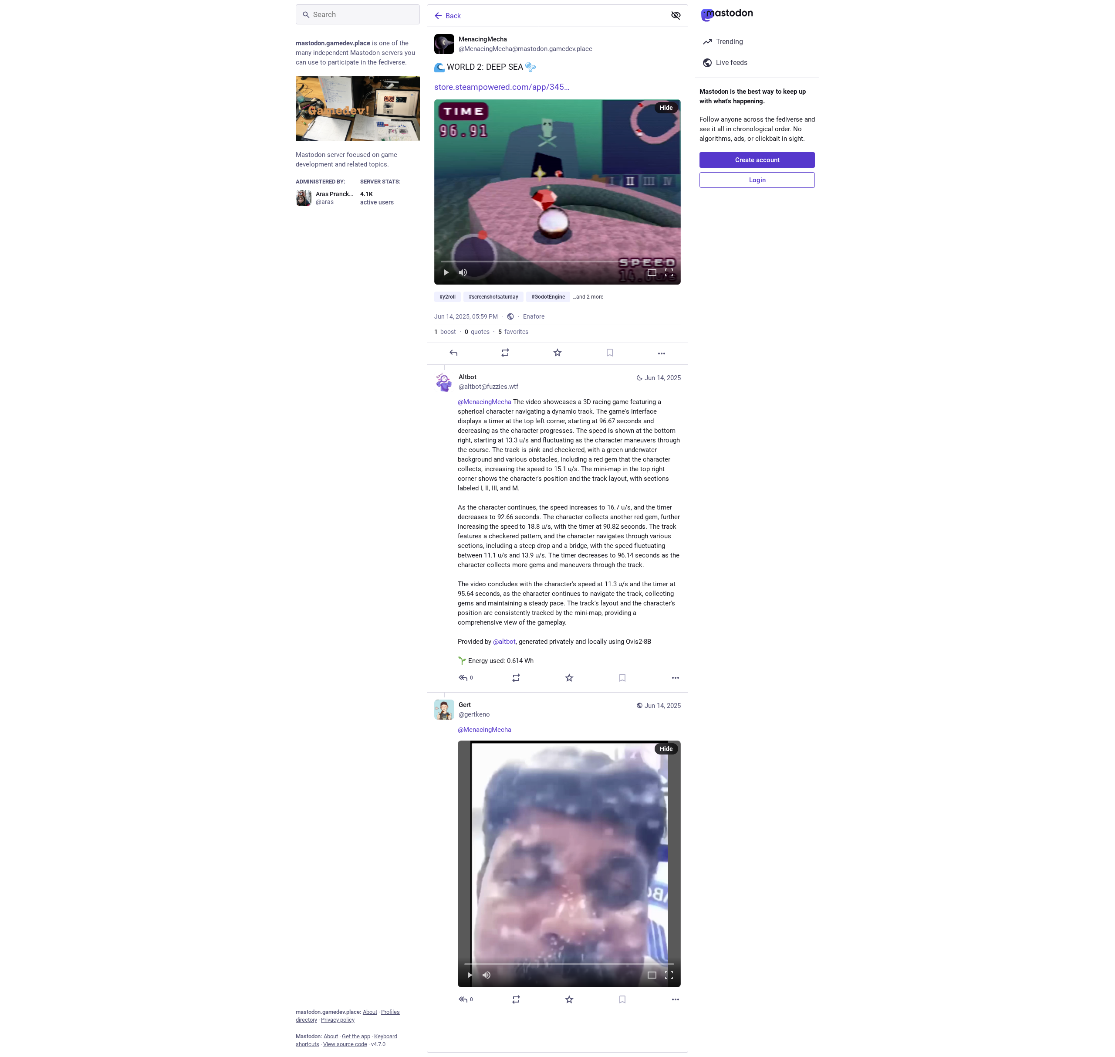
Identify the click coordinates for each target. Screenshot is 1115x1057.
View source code (345, 1044)
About (370, 1012)
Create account (757, 160)
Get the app (356, 1036)
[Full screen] (669, 273)
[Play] (446, 273)
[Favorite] (557, 352)
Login (757, 180)
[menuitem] (557, 192)
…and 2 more (588, 297)
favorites (513, 331)
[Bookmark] (610, 352)
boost (445, 331)
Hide (666, 107)
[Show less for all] (676, 15)
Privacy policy (338, 1019)
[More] (661, 353)
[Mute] (463, 273)
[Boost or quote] (505, 352)
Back (453, 16)
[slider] (557, 260)
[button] (557, 192)
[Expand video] (652, 273)
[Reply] (453, 352)
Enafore (533, 316)
